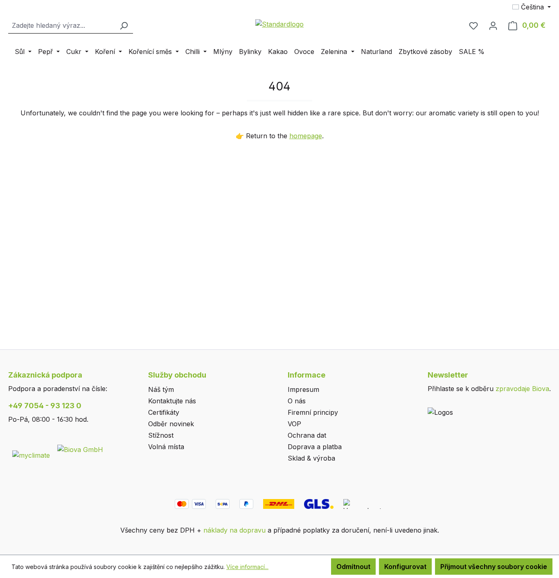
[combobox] (61, 26)
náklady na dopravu (234, 530)
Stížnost (161, 435)
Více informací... (247, 566)
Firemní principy (313, 412)
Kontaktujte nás (172, 401)
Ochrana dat (307, 435)
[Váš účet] (493, 25)
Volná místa (166, 447)
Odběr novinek (171, 424)
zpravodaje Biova (522, 389)
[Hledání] (123, 26)
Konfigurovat (405, 566)
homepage (305, 136)
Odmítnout (353, 566)
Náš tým (161, 389)
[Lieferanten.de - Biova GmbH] (80, 449)
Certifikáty (163, 412)
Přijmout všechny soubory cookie (493, 566)
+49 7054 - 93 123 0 (44, 405)
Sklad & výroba (311, 458)
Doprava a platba (315, 447)
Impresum (303, 389)
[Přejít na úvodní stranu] (279, 23)
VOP (294, 424)
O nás (297, 401)
